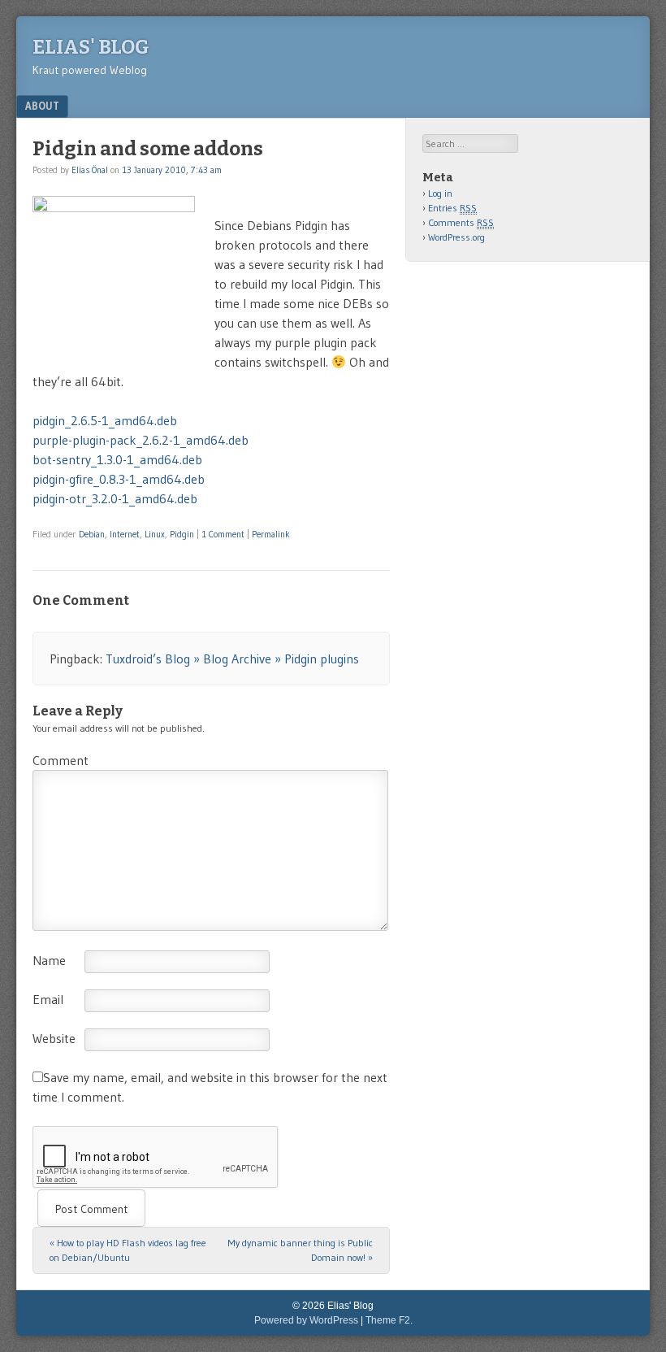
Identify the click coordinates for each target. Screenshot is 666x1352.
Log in (440, 193)
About (42, 105)
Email (47, 999)
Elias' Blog (90, 47)
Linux (155, 534)
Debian (92, 534)
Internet (125, 534)
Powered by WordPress (306, 1320)
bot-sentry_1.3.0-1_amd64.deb (117, 459)
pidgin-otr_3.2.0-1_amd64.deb (114, 498)
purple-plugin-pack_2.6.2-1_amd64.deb (140, 440)
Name (49, 960)
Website (54, 1038)
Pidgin (182, 534)
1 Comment (222, 534)
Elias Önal (89, 170)
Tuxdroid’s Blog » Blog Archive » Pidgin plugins (232, 658)
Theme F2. (389, 1320)
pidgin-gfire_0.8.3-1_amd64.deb (118, 479)
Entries (452, 208)
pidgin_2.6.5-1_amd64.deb (104, 420)
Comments (461, 222)
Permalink (271, 534)
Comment (60, 760)
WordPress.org (456, 237)
